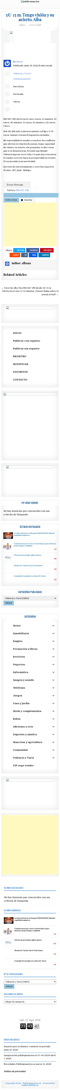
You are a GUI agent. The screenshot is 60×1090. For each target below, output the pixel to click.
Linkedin (45, 255)
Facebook (34, 250)
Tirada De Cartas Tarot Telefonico (28, 566)
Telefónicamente (22, 79)
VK (26, 255)
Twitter (20, 250)
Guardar (28, 200)
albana (22, 24)
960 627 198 (22, 190)
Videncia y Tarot (21, 73)
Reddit (16, 255)
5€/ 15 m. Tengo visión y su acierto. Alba (30, 17)
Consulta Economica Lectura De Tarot (30, 576)
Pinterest (48, 250)
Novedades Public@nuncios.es (19, 1064)
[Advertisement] (30, 224)
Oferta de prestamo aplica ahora (27, 555)
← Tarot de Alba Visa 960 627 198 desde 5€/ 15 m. (26, 288)
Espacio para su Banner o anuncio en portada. (27, 1046)
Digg (34, 255)
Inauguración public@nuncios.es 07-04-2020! (27, 1055)
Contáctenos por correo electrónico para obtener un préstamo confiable (31, 930)
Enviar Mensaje (15, 184)
